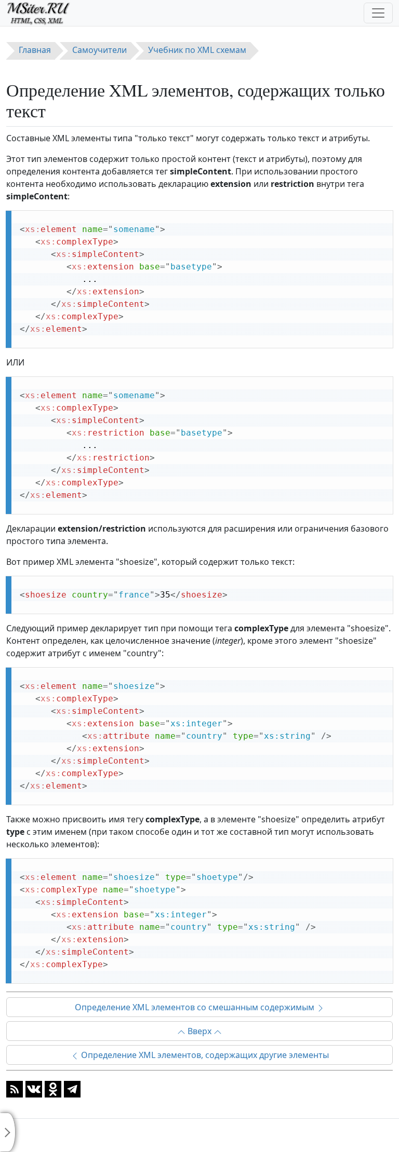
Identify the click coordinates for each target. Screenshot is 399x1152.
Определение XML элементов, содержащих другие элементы (204, 1055)
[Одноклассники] (53, 1088)
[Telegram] (72, 1088)
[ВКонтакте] (33, 1088)
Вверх (199, 1031)
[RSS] (14, 1088)
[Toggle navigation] (378, 13)
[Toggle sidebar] (8, 1132)
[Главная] (42, 13)
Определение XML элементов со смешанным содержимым (195, 1007)
